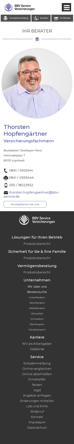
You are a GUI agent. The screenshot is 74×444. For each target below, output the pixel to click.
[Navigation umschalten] (66, 7)
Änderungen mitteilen (37, 401)
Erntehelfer (37, 379)
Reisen (37, 385)
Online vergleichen (37, 368)
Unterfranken (37, 297)
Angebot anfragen (37, 395)
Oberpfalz (37, 313)
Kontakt (37, 417)
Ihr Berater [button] (65, 17)
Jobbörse (37, 349)
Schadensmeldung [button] (19, 17)
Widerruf (37, 411)
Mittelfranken (37, 308)
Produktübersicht (37, 243)
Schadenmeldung (37, 363)
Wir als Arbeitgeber (37, 343)
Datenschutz (37, 427)
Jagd (37, 390)
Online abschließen (37, 374)
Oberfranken (37, 302)
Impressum (37, 422)
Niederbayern (37, 329)
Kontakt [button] (44, 17)
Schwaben (37, 318)
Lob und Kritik (37, 406)
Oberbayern (37, 324)
